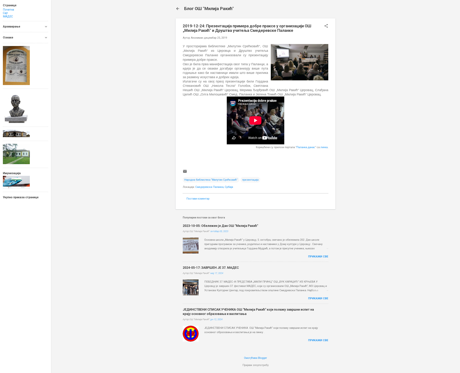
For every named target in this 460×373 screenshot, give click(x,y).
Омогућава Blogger (255, 358)
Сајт (5, 13)
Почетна (8, 9)
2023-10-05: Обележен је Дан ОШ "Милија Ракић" (220, 226)
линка (324, 147)
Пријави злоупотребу (255, 365)
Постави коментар (198, 198)
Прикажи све (318, 256)
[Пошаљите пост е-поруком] (185, 172)
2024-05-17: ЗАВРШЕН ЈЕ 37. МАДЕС (211, 267)
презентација (250, 179)
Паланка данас (305, 147)
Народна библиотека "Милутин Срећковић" (211, 179)
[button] (326, 26)
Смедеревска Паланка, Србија (214, 187)
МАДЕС (8, 16)
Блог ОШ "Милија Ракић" (209, 8)
